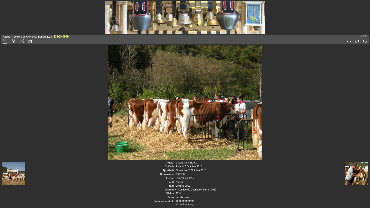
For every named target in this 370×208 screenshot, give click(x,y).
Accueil (7, 36)
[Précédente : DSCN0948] (357, 41)
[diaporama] (14, 41)
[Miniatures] (349, 41)
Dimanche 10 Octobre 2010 (191, 170)
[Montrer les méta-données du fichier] (22, 41)
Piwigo (191, 204)
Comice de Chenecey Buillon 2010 (32, 36)
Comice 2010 (183, 185)
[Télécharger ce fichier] (30, 41)
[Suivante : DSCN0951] (365, 41)
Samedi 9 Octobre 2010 (189, 166)
